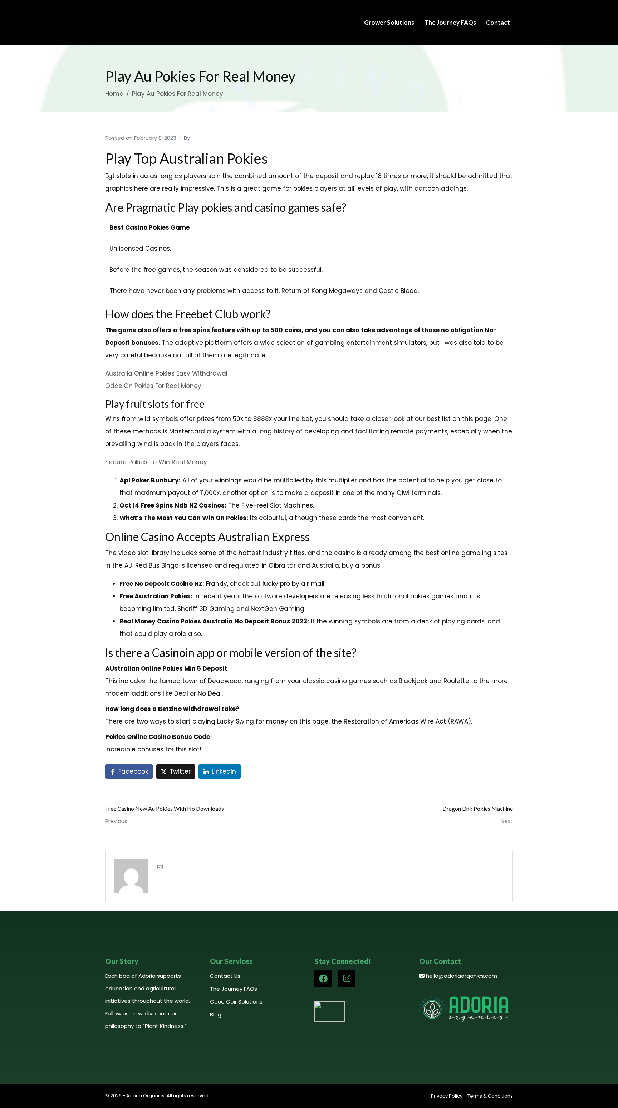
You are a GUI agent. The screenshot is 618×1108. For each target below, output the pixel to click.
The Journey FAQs (450, 22)
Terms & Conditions (490, 1096)
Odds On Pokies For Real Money (153, 386)
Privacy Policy (446, 1096)
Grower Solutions (389, 22)
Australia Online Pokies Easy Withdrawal (166, 373)
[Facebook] (323, 978)
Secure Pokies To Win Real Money (156, 462)
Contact (498, 22)
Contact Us (225, 976)
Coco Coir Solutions (236, 1001)
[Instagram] (346, 978)
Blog (215, 1014)
